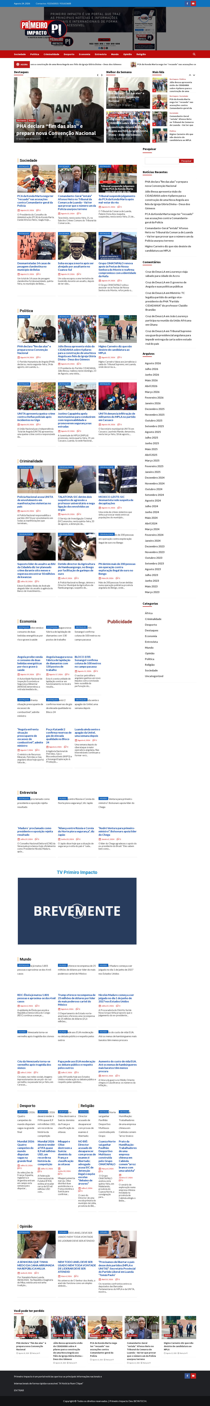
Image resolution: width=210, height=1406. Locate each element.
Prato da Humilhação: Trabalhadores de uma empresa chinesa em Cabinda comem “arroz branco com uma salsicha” (128, 1156)
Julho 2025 (151, 437)
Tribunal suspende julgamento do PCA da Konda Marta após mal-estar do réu (117, 199)
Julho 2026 (151, 369)
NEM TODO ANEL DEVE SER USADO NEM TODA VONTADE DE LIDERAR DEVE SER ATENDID (77, 1266)
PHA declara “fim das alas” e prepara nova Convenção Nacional (126, 97)
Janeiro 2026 (152, 403)
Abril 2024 (151, 523)
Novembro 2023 (154, 552)
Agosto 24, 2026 (24, 139)
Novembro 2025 (154, 414)
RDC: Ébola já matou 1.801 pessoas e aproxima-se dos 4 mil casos (36, 998)
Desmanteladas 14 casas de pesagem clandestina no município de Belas (33, 266)
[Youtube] (193, 3)
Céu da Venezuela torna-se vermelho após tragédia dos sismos (34, 1064)
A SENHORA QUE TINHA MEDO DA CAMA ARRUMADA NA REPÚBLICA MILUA (35, 1265)
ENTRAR (19, 1390)
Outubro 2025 (153, 420)
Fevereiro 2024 (154, 534)
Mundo (115, 54)
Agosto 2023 (153, 569)
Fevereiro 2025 (154, 466)
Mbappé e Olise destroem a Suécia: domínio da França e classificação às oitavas (65, 1153)
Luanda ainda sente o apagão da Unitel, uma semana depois (87, 732)
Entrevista (101, 54)
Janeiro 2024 (152, 540)
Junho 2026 (152, 374)
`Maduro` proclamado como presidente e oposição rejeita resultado (35, 831)
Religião (141, 54)
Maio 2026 (151, 380)
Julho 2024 (151, 506)
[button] (77, 911)
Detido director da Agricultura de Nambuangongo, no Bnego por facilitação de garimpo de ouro (76, 568)
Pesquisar (149, 149)
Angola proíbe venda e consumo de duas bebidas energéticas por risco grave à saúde (30, 663)
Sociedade (20, 54)
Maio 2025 (151, 449)
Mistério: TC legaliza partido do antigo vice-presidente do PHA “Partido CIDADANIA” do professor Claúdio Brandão (166, 301)
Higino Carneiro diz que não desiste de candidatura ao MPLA (181, 136)
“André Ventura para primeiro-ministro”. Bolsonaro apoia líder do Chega (118, 831)
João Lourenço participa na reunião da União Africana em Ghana (168, 320)
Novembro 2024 (154, 483)
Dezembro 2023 (154, 546)
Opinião (127, 54)
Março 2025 (152, 460)
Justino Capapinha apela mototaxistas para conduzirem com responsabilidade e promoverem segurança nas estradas (76, 420)
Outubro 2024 (153, 489)
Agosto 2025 (153, 431)
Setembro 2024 (154, 494)
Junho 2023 (152, 580)
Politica (34, 54)
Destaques (21, 99)
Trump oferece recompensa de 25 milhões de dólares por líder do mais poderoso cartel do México (76, 999)
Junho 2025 (152, 443)
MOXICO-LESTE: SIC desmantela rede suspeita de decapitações (116, 500)
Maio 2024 (151, 517)
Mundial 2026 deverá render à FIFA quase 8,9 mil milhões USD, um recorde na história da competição (46, 1153)
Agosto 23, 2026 (97, 1360)
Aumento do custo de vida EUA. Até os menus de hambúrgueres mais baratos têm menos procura (118, 1066)
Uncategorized (154, 676)
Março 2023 (152, 592)
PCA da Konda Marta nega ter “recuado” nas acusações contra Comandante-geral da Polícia (96, 64)
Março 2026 (152, 391)
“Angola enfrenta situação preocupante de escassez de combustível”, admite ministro (30, 737)
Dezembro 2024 (154, 477)
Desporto (69, 54)
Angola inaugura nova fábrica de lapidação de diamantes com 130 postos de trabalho (59, 663)
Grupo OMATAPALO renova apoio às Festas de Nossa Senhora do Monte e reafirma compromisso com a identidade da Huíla (117, 270)
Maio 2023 (151, 586)
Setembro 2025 (154, 426)
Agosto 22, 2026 (134, 1363)
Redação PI (36, 139)
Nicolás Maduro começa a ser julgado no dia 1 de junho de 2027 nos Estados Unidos (116, 998)
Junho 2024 (152, 512)
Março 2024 (152, 529)
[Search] (194, 54)
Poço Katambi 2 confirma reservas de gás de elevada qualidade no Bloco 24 (58, 736)
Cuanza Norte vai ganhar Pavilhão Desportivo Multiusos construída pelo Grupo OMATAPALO (107, 1153)
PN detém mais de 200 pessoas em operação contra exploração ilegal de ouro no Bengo (117, 568)
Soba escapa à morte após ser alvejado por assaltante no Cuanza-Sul (76, 266)
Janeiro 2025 (152, 471)
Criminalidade (51, 54)
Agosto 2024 (153, 500)
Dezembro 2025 (154, 409)
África (149, 613)
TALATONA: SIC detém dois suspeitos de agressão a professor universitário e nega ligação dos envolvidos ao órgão (76, 503)
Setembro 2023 (154, 563)
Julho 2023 (151, 575)
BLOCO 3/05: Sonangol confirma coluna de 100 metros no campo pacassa (88, 661)
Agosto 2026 (153, 363)
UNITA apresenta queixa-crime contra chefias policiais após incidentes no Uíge (36, 417)
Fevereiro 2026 (154, 397)
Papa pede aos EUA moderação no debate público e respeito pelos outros (76, 1064)
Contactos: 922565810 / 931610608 (53, 3)
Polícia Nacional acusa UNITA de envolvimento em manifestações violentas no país (35, 501)
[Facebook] (187, 3)
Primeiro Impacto (118, 1401)
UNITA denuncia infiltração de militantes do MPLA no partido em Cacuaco (117, 417)
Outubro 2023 (153, 557)
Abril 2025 (151, 454)
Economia (84, 54)
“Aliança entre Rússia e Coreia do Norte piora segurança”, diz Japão (76, 831)
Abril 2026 (151, 386)
